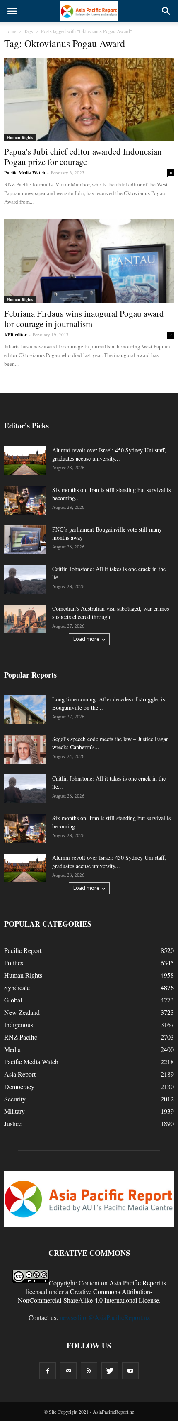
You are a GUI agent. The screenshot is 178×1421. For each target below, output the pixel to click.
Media (12, 1049)
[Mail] (68, 1370)
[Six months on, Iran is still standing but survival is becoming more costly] (25, 500)
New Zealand (22, 1012)
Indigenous (18, 1024)
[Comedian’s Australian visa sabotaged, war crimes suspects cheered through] (25, 619)
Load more (86, 638)
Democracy (19, 1086)
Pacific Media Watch (24, 172)
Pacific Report (22, 950)
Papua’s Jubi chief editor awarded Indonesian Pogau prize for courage (83, 156)
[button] (166, 11)
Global (13, 999)
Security (15, 1098)
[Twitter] (109, 1370)
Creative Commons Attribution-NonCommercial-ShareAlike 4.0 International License (88, 1295)
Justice (13, 1123)
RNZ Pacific (20, 1037)
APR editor (15, 335)
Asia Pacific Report (134, 1282)
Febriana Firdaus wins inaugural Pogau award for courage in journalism (84, 318)
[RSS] (89, 1370)
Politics (13, 962)
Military (14, 1111)
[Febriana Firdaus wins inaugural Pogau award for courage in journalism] (89, 261)
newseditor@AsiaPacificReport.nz (105, 1317)
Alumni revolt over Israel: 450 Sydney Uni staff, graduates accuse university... (109, 454)
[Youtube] (130, 1370)
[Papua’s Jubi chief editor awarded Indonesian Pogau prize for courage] (89, 99)
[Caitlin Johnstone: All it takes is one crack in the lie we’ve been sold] (25, 579)
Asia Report (20, 1074)
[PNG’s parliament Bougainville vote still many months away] (25, 539)
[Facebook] (47, 1370)
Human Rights (20, 137)
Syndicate (17, 987)
